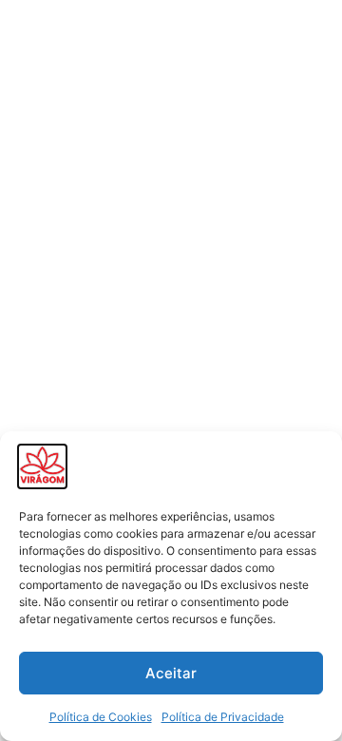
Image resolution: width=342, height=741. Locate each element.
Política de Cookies (100, 717)
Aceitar (171, 673)
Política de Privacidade (223, 717)
